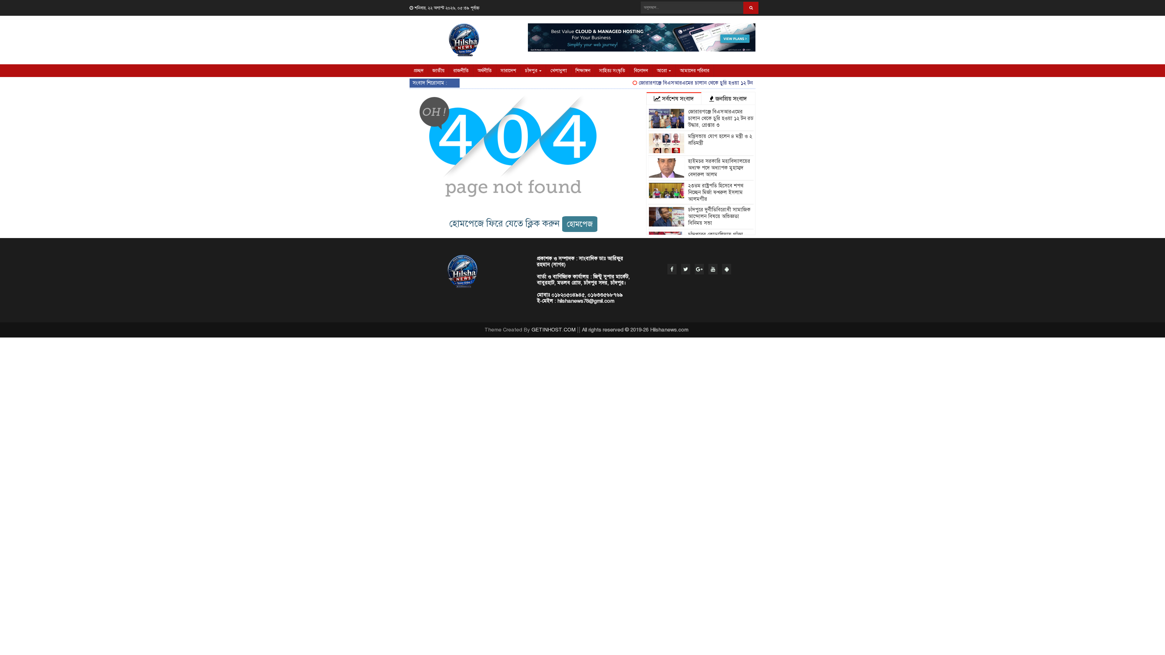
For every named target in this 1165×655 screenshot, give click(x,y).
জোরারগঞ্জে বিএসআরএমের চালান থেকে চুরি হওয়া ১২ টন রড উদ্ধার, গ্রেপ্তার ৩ (702, 83)
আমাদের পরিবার (694, 71)
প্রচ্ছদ (419, 71)
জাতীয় (438, 71)
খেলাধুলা (558, 71)
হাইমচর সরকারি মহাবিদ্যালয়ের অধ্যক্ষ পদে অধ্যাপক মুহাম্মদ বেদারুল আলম (719, 168)
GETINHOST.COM (554, 330)
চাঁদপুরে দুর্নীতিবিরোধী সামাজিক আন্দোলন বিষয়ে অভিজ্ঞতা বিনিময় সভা (719, 216)
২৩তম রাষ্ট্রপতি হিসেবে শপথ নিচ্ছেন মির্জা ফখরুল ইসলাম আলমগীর (715, 192)
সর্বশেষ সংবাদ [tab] (677, 98)
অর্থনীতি (485, 71)
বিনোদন (641, 71)
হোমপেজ (580, 224)
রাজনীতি (461, 71)
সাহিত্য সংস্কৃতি (612, 71)
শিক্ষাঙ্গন (583, 71)
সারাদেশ (508, 71)
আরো (662, 71)
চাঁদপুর (532, 71)
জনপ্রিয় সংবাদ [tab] (730, 98)
